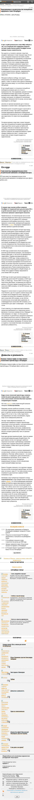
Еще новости (17, 553)
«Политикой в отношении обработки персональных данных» (17, 791)
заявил (8, 481)
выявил (11, 224)
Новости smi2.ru (17, 567)
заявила (9, 403)
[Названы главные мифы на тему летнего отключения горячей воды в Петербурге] (5, 691)
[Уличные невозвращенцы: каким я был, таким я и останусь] (5, 747)
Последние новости (17, 527)
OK (17, 796)
